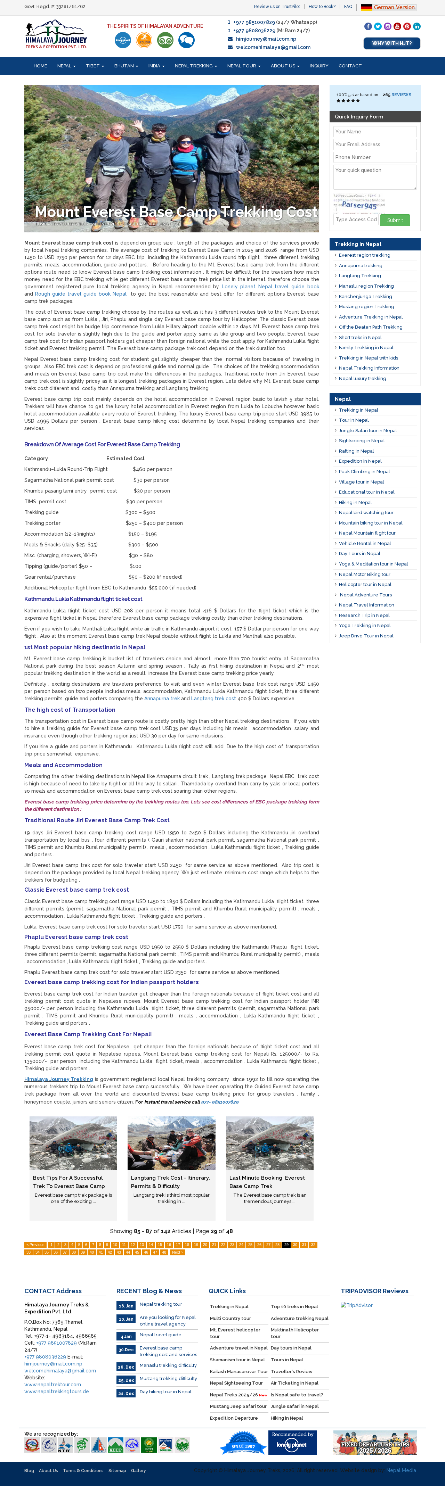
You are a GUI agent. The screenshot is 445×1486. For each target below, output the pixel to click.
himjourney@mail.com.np (266, 39)
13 (142, 1245)
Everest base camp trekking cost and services (168, 1351)
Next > (177, 1252)
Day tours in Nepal (291, 1348)
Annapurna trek (162, 698)
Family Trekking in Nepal (366, 347)
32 (313, 1245)
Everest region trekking (364, 255)
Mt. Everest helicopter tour (235, 1333)
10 (115, 1245)
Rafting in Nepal (356, 451)
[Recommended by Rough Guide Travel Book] (144, 40)
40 (92, 1252)
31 (304, 1245)
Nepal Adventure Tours (365, 594)
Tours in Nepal (287, 1359)
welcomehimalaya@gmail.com (273, 47)
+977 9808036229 (254, 30)
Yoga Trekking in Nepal (365, 625)
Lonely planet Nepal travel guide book (270, 286)
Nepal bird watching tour (366, 512)
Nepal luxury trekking (362, 378)
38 (74, 1252)
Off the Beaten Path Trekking (371, 327)
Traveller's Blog (70, 224)
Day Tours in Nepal (359, 553)
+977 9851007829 (254, 22)
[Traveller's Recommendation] (186, 40)
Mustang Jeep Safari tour (238, 1406)
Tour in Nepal (354, 420)
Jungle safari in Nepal (295, 1406)
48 (164, 1252)
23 (232, 1245)
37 (65, 1252)
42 (110, 1252)
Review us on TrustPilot (277, 6)
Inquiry (319, 65)
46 (146, 1252)
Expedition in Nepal (360, 461)
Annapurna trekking (360, 265)
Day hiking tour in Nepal (166, 1391)
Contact (350, 65)
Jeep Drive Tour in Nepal (366, 635)
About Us (283, 65)
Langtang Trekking (360, 275)
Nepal (64, 65)
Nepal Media (401, 1470)
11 (124, 1245)
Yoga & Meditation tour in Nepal (373, 564)
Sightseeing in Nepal (362, 440)
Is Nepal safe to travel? (297, 1394)
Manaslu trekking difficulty (168, 1365)
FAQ (348, 6)
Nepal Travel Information (366, 605)
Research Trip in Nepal (364, 615)
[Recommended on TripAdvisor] (165, 40)
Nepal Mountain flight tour (367, 533)
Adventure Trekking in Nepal (371, 317)
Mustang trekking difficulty (168, 1378)
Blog (29, 1470)
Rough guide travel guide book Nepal (81, 294)
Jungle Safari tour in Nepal (368, 430)
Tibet (93, 65)
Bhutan (124, 65)
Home (40, 65)
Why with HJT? (392, 43)
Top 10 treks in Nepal (294, 1306)
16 (169, 1245)
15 (160, 1245)
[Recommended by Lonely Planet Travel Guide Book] (123, 40)
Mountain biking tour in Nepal (371, 523)
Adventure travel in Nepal (239, 1348)
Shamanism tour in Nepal (237, 1359)
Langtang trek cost (213, 698)
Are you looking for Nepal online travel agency (168, 1321)
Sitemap (117, 1470)
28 (277, 1245)
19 (196, 1245)
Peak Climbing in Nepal (364, 471)
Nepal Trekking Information (369, 368)
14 (151, 1245)
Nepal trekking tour (161, 1304)
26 (259, 1245)
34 (37, 1252)
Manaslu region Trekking (366, 286)
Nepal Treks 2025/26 (238, 1394)
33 (28, 1252)
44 (128, 1252)
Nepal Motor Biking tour (364, 574)
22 (223, 1245)
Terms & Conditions (83, 1470)
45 (137, 1252)
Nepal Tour (242, 65)
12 (133, 1245)
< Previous (35, 1245)
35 (46, 1252)
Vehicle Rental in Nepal (365, 543)
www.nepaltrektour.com (52, 1384)
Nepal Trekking (194, 65)
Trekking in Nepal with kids (368, 358)
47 (155, 1252)
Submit (395, 220)
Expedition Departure (234, 1418)
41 (101, 1252)
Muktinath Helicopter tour (295, 1333)
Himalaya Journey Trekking (58, 1079)
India (154, 65)
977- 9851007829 (219, 1102)
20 (205, 1245)
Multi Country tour (230, 1318)
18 (187, 1245)
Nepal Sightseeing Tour (236, 1383)
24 (241, 1245)
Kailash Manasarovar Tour (239, 1371)
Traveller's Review (292, 1371)
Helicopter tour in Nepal (365, 584)
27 (268, 1245)
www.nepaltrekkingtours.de (56, 1391)
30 (295, 1245)
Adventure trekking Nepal (300, 1318)
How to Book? (322, 6)
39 (83, 1252)
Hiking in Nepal (355, 502)
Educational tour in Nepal (367, 492)
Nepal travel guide (160, 1334)
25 (250, 1245)
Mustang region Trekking (366, 306)
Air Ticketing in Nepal (294, 1383)
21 (214, 1245)
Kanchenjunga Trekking (365, 296)
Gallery (138, 1470)
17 (178, 1245)
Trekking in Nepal (358, 410)
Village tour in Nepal (361, 482)
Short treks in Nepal (360, 337)
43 (119, 1252)
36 (56, 1252)
